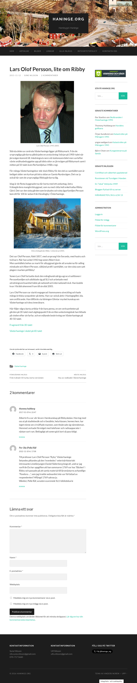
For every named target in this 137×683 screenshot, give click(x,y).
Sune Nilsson (31, 75)
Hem (12, 51)
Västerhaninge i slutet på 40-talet (26, 331)
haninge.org (68, 19)
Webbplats (15, 584)
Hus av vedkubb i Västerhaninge (72, 376)
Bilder (37, 51)
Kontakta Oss (109, 51)
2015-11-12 (15, 75)
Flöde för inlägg (102, 220)
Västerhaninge (20, 366)
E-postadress (16, 571)
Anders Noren (111, 673)
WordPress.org (102, 231)
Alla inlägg (65, 51)
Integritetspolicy (87, 51)
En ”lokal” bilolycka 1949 (106, 184)
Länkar (50, 51)
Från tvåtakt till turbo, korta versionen (26, 376)
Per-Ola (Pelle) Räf (27, 447)
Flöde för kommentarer (105, 225)
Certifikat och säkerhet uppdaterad (111, 172)
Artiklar (24, 51)
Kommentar (16, 526)
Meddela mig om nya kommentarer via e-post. (34, 598)
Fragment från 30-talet (21, 325)
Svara (22, 437)
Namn (13, 557)
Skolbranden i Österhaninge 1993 (109, 118)
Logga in (99, 214)
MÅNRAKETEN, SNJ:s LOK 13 (109, 195)
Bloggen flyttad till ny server (108, 189)
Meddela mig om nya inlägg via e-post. (30, 603)
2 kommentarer (49, 75)
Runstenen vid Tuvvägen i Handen (110, 178)
